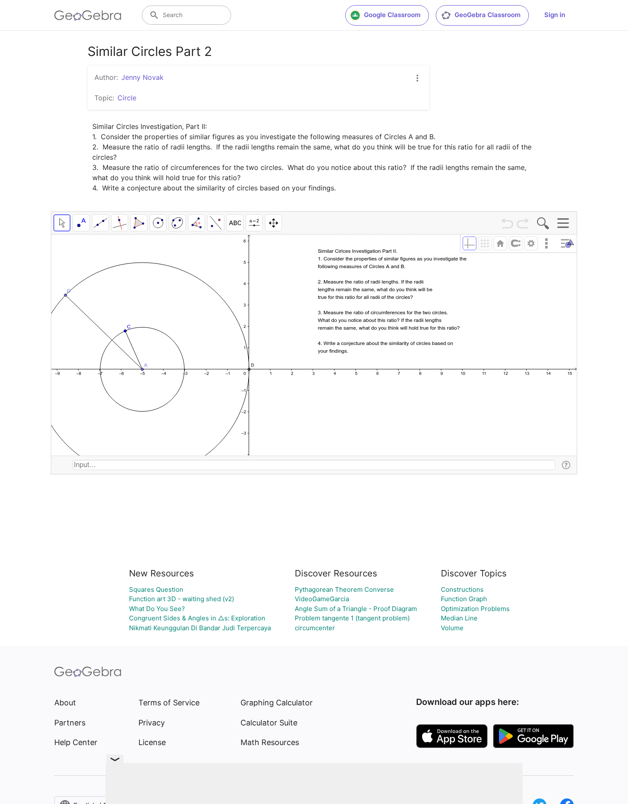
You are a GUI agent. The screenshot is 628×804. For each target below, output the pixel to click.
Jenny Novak (142, 77)
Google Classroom (392, 15)
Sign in (554, 15)
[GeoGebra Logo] (87, 15)
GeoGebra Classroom (487, 15)
